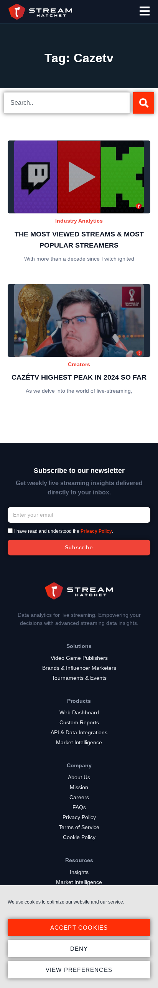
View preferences (79, 970)
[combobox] (67, 103)
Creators (79, 364)
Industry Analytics (79, 221)
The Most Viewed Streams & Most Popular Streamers (79, 239)
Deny (79, 948)
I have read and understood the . (63, 531)
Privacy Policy (96, 531)
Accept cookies (79, 927)
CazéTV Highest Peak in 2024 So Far (79, 377)
